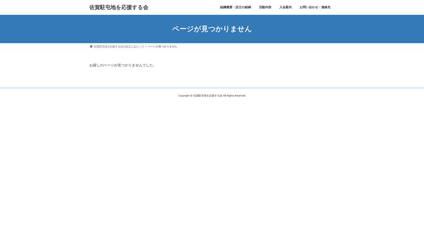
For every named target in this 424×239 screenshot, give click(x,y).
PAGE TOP (410, 228)
